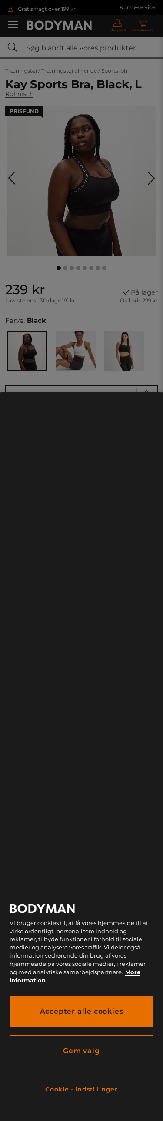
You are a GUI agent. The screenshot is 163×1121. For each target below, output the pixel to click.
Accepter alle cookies (81, 1011)
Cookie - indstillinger (81, 1089)
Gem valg (81, 1051)
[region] (81, 756)
